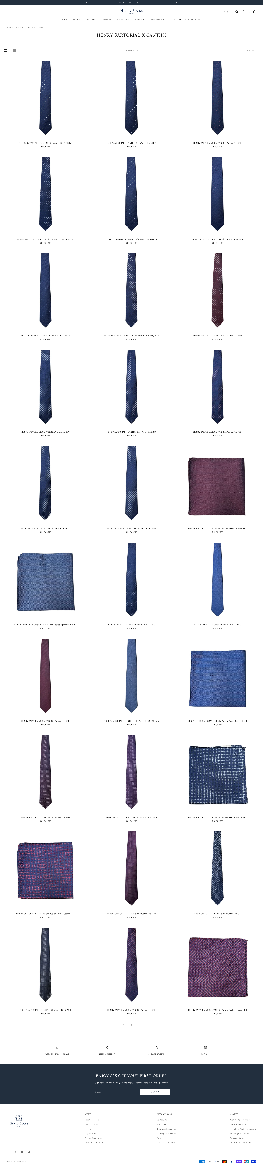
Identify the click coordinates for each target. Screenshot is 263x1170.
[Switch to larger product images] (5, 50)
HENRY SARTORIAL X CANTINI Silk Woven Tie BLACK (45, 1010)
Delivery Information (166, 1133)
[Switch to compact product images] (14, 50)
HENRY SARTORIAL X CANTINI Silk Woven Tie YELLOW (45, 143)
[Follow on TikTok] (29, 1152)
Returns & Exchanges (166, 1129)
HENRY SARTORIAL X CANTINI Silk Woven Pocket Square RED (217, 528)
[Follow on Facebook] (8, 1152)
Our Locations (91, 1124)
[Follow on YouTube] (22, 1152)
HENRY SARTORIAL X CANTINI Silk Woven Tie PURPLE (217, 239)
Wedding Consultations (240, 1133)
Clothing (90, 19)
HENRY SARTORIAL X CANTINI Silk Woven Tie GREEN (131, 239)
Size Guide (162, 1124)
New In (64, 19)
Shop (17, 27)
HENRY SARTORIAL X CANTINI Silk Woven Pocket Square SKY (217, 817)
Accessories (123, 19)
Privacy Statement (93, 1138)
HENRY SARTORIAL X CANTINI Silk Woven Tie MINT (45, 528)
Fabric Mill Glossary (166, 1142)
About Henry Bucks (93, 1120)
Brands (76, 19)
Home (9, 27)
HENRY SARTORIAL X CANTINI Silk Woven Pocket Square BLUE (217, 721)
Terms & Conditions (94, 1142)
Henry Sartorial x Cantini (33, 27)
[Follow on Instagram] (15, 1152)
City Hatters (90, 1133)
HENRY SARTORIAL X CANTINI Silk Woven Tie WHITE (131, 143)
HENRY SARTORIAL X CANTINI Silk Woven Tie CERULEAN (131, 721)
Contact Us (162, 1120)
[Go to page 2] (148, 1025)
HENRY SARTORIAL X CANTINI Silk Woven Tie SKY (45, 432)
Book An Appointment (240, 1120)
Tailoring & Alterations (240, 1142)
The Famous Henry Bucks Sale (187, 19)
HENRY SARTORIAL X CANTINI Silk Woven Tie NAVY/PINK (131, 335)
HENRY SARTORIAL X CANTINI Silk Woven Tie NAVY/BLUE (45, 239)
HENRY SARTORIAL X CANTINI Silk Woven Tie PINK (131, 432)
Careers (88, 1129)
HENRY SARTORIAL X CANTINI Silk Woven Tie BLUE (45, 335)
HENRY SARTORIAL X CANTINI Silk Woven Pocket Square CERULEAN (45, 624)
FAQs (159, 1138)
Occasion (139, 19)
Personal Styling (237, 1138)
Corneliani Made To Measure (243, 1129)
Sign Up (155, 1092)
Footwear (106, 19)
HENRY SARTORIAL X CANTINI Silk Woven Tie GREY (131, 528)
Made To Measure (158, 19)
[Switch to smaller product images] (10, 50)
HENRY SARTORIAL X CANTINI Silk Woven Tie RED (217, 143)
